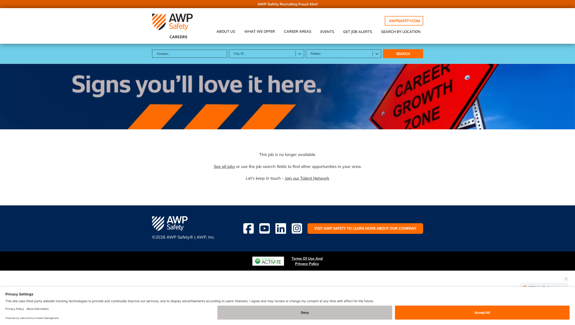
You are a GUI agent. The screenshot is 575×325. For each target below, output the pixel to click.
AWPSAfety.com (404, 21)
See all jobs (224, 166)
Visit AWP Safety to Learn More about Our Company (365, 228)
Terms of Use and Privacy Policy (307, 261)
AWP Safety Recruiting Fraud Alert (288, 4)
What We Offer (259, 31)
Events (327, 31)
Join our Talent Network (307, 178)
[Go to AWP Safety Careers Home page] (172, 26)
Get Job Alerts (357, 31)
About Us (225, 31)
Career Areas (297, 31)
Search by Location (400, 31)
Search (403, 53)
